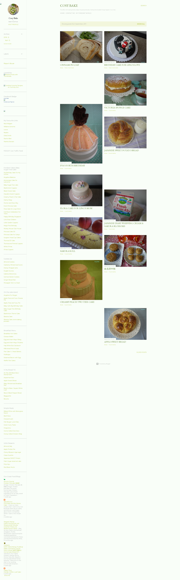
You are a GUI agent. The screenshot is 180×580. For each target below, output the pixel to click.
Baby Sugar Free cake (11, 185)
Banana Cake (8, 316)
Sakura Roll (67, 251)
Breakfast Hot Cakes (10, 333)
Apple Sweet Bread (115, 341)
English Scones (9, 271)
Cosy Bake (69, 5)
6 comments (68, 168)
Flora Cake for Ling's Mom (12, 209)
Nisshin (6, 132)
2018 (6, 37)
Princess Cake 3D (9, 231)
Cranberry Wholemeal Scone (13, 265)
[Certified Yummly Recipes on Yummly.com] (13, 87)
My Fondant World (83, 13)
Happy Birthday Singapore (12, 216)
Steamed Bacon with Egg (12, 357)
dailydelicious (8, 502)
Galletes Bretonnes (10, 274)
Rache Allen (8, 138)
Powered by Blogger (104, 363)
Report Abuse (9, 63)
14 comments (68, 254)
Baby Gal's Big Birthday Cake (13, 306)
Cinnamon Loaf (69, 64)
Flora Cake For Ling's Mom (76, 208)
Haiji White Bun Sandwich (12, 345)
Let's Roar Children (10, 219)
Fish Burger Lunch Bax (11, 422)
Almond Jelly (8, 446)
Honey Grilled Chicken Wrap (13, 434)
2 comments (112, 110)
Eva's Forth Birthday (72, 165)
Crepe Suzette (8, 455)
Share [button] (61, 67)
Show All (7, 575)
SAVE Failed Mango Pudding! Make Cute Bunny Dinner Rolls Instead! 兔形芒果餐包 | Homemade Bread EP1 (13, 549)
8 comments (112, 153)
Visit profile (13, 24)
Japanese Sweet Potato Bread (121, 150)
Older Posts (141, 352)
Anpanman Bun (9, 377)
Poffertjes (7, 354)
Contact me (70, 13)
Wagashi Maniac (9, 522)
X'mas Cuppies (8, 249)
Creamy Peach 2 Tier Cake (12, 197)
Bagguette (7, 396)
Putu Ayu (7, 464)
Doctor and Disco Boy (11, 203)
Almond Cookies (9, 262)
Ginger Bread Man (10, 280)
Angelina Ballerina (9, 177)
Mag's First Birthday (10, 225)
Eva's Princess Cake (10, 206)
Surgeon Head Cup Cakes (12, 237)
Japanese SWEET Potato (12, 458)
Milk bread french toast (11, 348)
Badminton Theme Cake (12, 313)
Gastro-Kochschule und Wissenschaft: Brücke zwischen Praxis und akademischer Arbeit (11, 526)
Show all (141, 24)
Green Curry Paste (10, 425)
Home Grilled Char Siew (11, 431)
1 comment (112, 229)
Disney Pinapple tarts (11, 268)
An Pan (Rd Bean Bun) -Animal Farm (11, 373)
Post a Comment (69, 67)
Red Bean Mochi (9, 467)
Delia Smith (7, 135)
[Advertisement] (81, 86)
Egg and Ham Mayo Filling (12, 339)
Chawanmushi (8, 419)
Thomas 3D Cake (9, 240)
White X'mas (8, 246)
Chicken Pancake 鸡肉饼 (11, 483)
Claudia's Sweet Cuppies (12, 194)
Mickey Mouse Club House (12, 228)
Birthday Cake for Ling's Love (122, 64)
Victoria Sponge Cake (117, 107)
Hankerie (7, 545)
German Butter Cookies (11, 277)
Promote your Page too (9, 101)
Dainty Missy (8, 200)
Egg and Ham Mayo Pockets (13, 342)
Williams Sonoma (9, 126)
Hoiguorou (7, 428)
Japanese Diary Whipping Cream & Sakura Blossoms (124, 225)
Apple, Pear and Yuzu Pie (12, 303)
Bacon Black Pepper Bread (12, 393)
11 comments (112, 272)
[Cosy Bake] (4, 100)
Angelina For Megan (10, 295)
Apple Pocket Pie (9, 449)
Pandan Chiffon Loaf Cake (12, 572)
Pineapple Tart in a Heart (12, 283)
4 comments (68, 211)
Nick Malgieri (8, 123)
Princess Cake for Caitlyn (12, 234)
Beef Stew (7, 416)
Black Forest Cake (10, 191)
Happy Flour (8, 570)
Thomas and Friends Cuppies (13, 243)
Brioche (6, 399)
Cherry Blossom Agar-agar (12, 452)
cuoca (6, 129)
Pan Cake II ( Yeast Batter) (12, 351)
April (7, 40)
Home (62, 13)
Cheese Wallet (8, 336)
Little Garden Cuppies (11, 222)
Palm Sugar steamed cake (12, 461)
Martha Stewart (9, 141)
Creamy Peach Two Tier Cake (77, 301)
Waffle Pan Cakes (9, 360)
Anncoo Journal (9, 481)
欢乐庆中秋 (110, 268)
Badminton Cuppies (10, 188)
